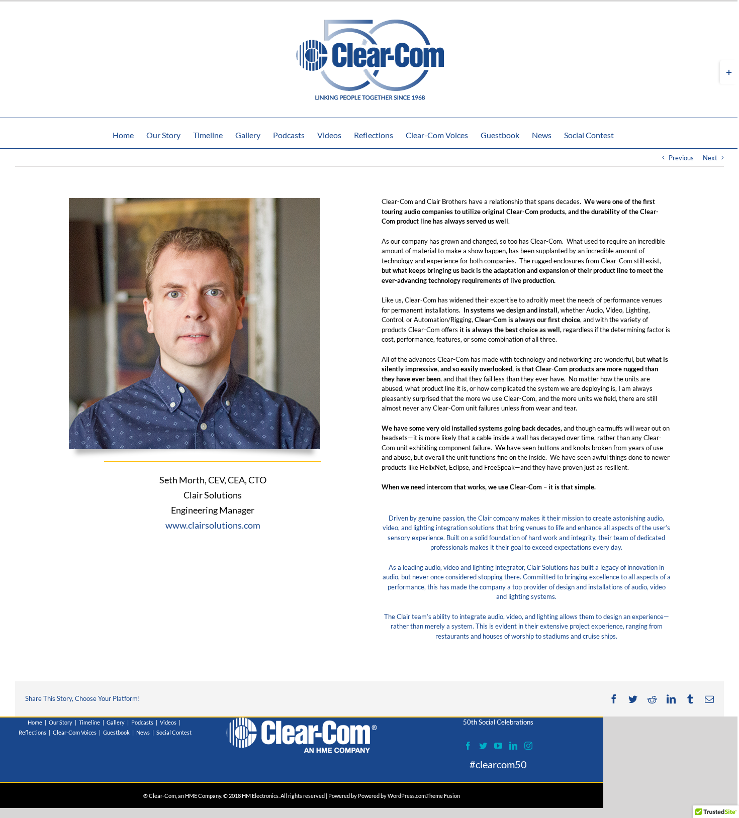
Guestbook (116, 732)
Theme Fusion (443, 795)
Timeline (89, 722)
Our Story (60, 722)
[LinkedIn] (513, 746)
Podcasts (142, 722)
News (143, 732)
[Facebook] (468, 746)
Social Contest (174, 732)
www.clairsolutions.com (212, 525)
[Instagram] (528, 746)
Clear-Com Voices (75, 732)
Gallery (116, 722)
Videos (168, 722)
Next (710, 158)
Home (35, 722)
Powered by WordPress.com (392, 795)
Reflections (32, 732)
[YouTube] (498, 746)
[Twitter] (483, 746)
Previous (681, 158)
